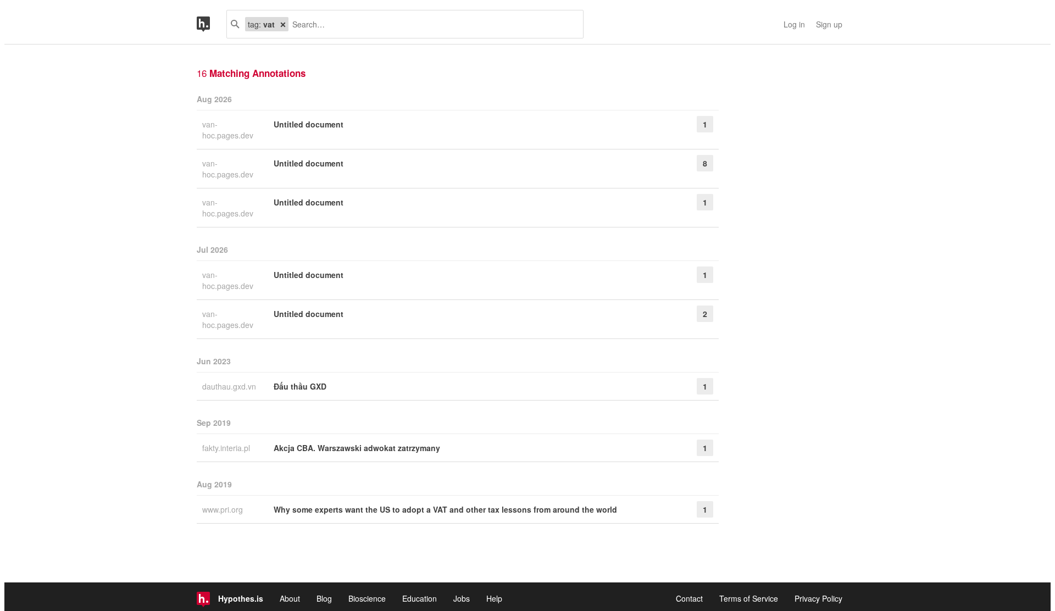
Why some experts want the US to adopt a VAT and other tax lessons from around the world (445, 509)
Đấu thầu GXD (300, 386)
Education (419, 598)
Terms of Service (748, 598)
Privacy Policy (818, 598)
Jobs (461, 598)
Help (494, 598)
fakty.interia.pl (227, 447)
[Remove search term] (282, 24)
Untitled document (308, 124)
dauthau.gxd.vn (230, 386)
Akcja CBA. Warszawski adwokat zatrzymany (357, 447)
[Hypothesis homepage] (211, 24)
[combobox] (431, 24)
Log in (794, 24)
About (290, 598)
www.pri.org (223, 509)
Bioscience (367, 598)
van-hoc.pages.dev (229, 130)
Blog (324, 598)
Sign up (829, 24)
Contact (689, 598)
